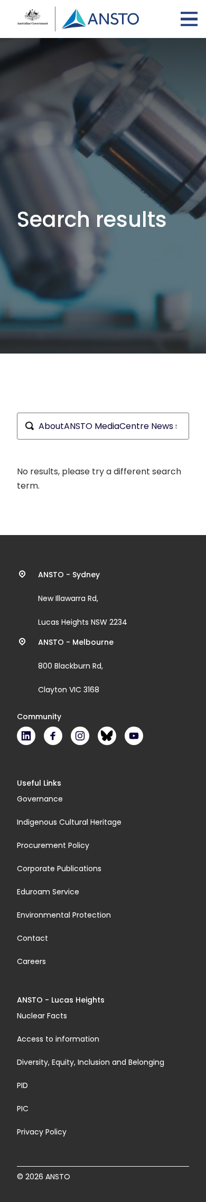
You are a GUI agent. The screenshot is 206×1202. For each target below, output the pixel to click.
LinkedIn (26, 736)
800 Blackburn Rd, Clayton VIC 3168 (76, 666)
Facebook (53, 736)
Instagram (80, 736)
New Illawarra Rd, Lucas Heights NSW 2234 (82, 598)
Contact (32, 938)
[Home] (78, 19)
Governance (40, 799)
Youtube (134, 736)
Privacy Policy (42, 1132)
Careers (31, 961)
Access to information (58, 1039)
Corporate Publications (59, 868)
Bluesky (107, 736)
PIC (23, 1108)
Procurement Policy (53, 845)
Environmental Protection (64, 915)
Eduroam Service (48, 891)
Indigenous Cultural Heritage (69, 822)
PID (22, 1085)
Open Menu (189, 19)
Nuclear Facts (42, 1015)
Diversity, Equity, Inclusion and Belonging (90, 1062)
